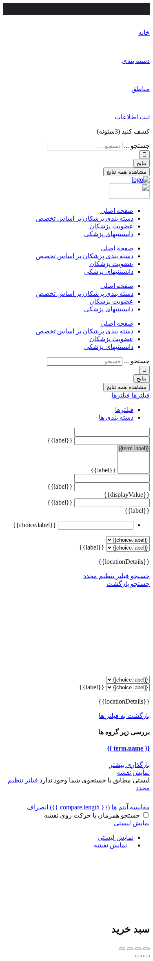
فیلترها (140, 395)
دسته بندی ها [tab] (116, 417)
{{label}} (60, 440)
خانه (144, 32)
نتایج (141, 163)
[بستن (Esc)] (146, 949)
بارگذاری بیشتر (129, 764)
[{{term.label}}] (133, 448)
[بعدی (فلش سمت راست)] (138, 956)
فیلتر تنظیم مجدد (106, 575)
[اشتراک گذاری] (138, 949)
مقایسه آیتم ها (100, 807)
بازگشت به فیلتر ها (124, 715)
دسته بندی (136, 60)
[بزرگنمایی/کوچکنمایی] (122, 949)
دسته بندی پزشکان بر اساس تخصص (84, 218)
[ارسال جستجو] (144, 154)
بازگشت (117, 583)
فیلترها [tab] (124, 409)
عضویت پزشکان (111, 226)
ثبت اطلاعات (132, 117)
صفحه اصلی (116, 210)
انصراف (37, 807)
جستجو (140, 575)
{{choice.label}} (34, 524)
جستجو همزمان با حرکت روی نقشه (92, 815)
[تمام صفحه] (130, 949)
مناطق (140, 88)
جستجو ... (137, 145)
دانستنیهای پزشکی (108, 233)
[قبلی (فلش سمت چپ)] (146, 956)
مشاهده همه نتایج (126, 172)
